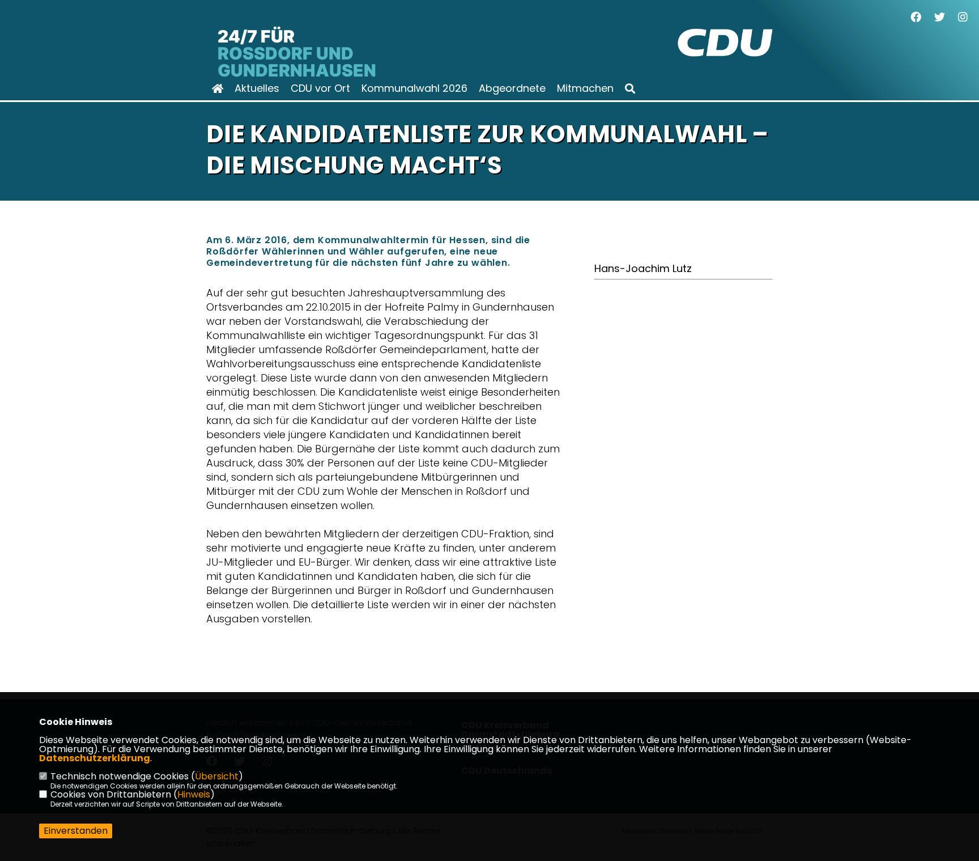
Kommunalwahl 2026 (414, 88)
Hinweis (193, 794)
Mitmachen (585, 88)
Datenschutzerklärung (94, 758)
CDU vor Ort (320, 88)
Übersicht (217, 776)
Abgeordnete (512, 88)
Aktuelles (257, 88)
